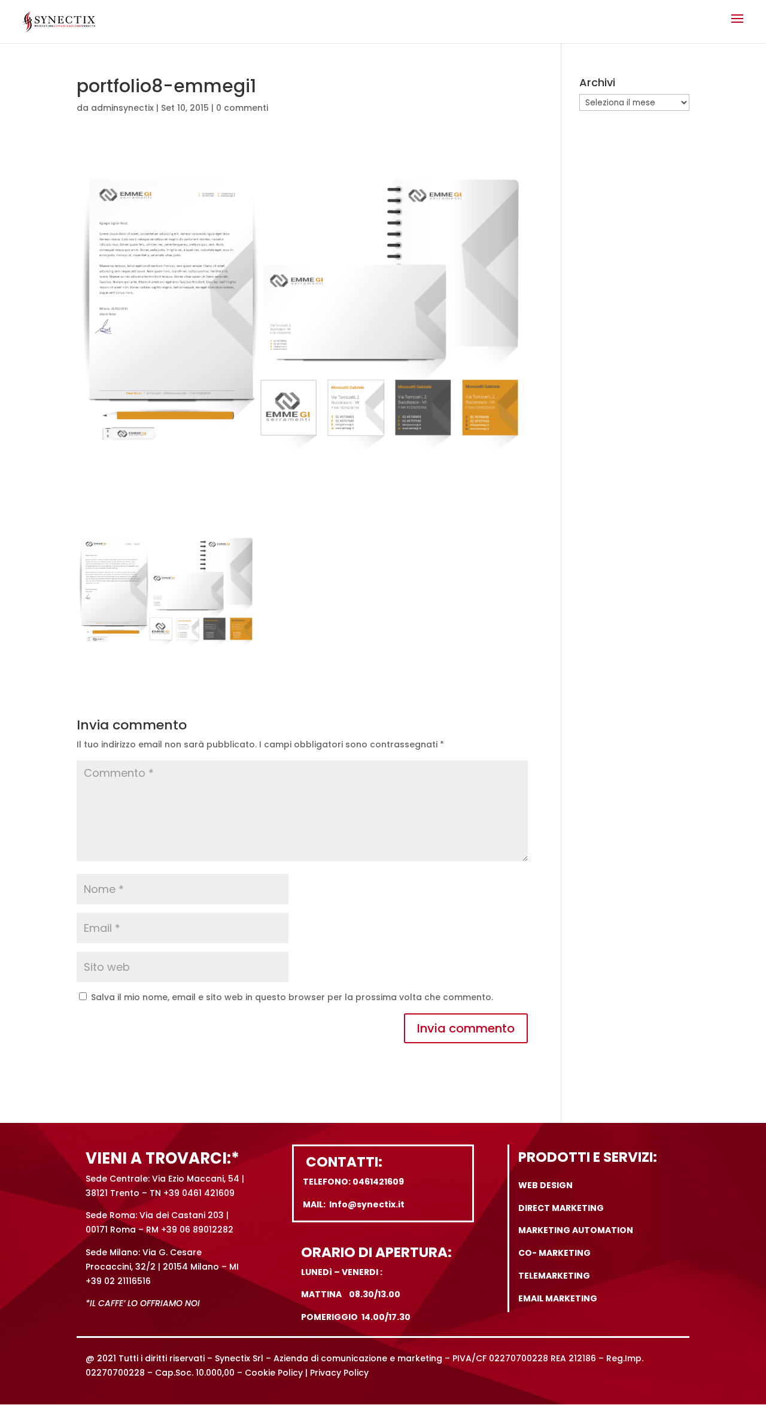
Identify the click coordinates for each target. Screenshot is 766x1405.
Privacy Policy (339, 1373)
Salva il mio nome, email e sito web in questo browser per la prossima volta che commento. (292, 997)
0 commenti (242, 108)
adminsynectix (122, 108)
